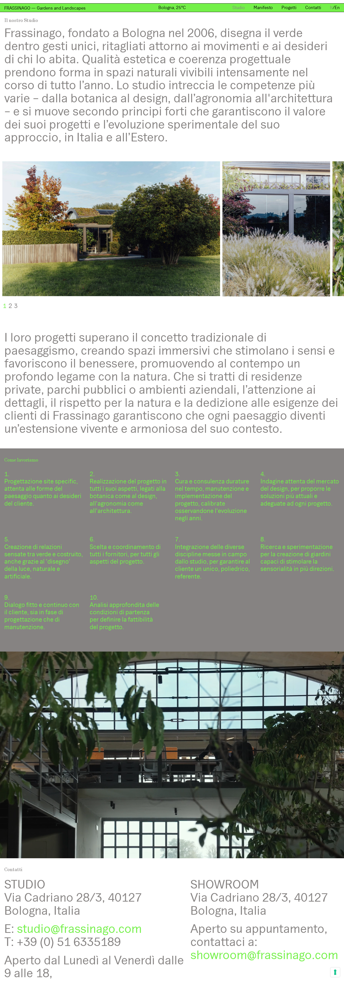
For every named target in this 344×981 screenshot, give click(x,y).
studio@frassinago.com (79, 929)
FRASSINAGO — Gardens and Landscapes (45, 8)
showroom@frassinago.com (264, 955)
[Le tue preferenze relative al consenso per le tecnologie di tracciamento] (335, 972)
